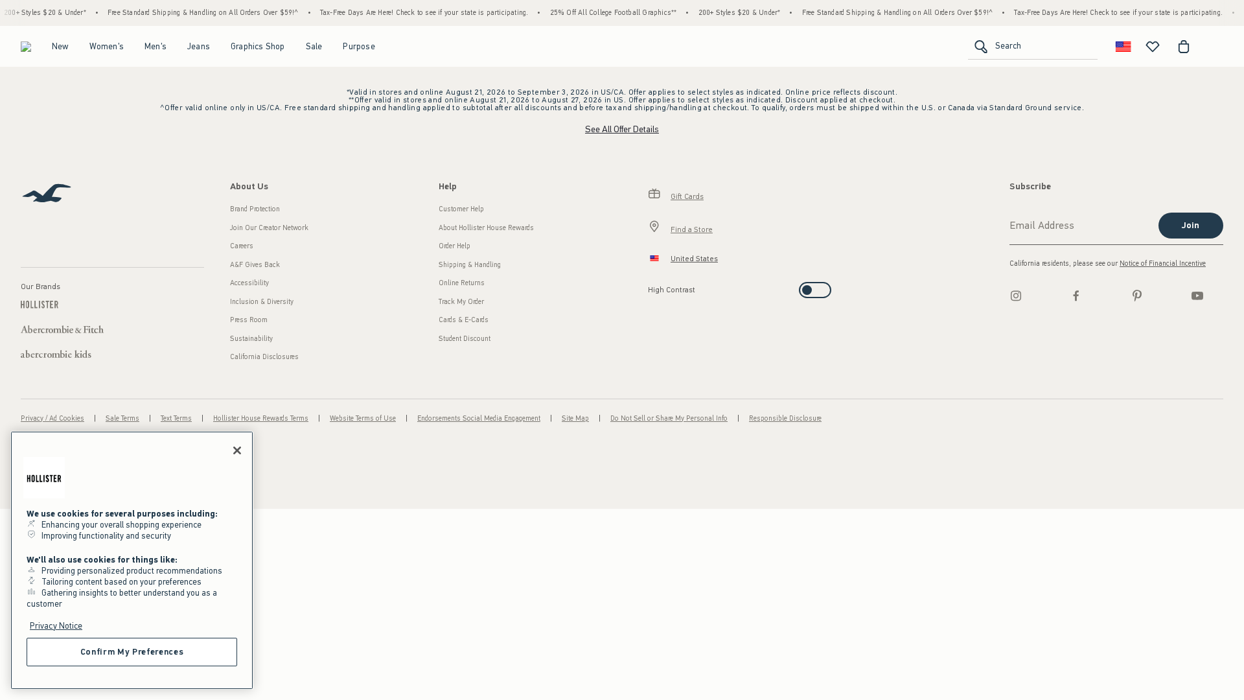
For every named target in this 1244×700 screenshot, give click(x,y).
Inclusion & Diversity (262, 302)
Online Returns (462, 283)
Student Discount (464, 339)
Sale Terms (122, 418)
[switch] (652, 286)
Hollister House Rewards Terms (260, 418)
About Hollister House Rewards (486, 228)
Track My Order (461, 302)
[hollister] (26, 46)
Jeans (198, 46)
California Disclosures (264, 357)
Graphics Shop (258, 46)
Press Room (249, 320)
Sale (314, 46)
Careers (241, 246)
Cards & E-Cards (464, 320)
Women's (106, 46)
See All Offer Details (622, 129)
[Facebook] (1076, 295)
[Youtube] (1197, 295)
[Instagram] (1015, 295)
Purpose (358, 46)
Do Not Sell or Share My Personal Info (669, 418)
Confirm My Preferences (131, 651)
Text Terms (176, 418)
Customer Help (461, 209)
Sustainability (251, 339)
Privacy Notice (56, 625)
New (60, 46)
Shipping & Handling (470, 265)
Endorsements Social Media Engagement (478, 418)
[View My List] (1152, 46)
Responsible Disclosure (785, 418)
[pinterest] (1137, 295)
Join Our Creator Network (269, 228)
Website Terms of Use (363, 418)
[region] (131, 560)
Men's (155, 46)
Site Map (575, 418)
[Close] (237, 450)
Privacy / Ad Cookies (52, 418)
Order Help (454, 246)
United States (694, 258)
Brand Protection (255, 209)
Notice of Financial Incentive (1163, 263)
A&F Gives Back (255, 265)
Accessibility (249, 283)
